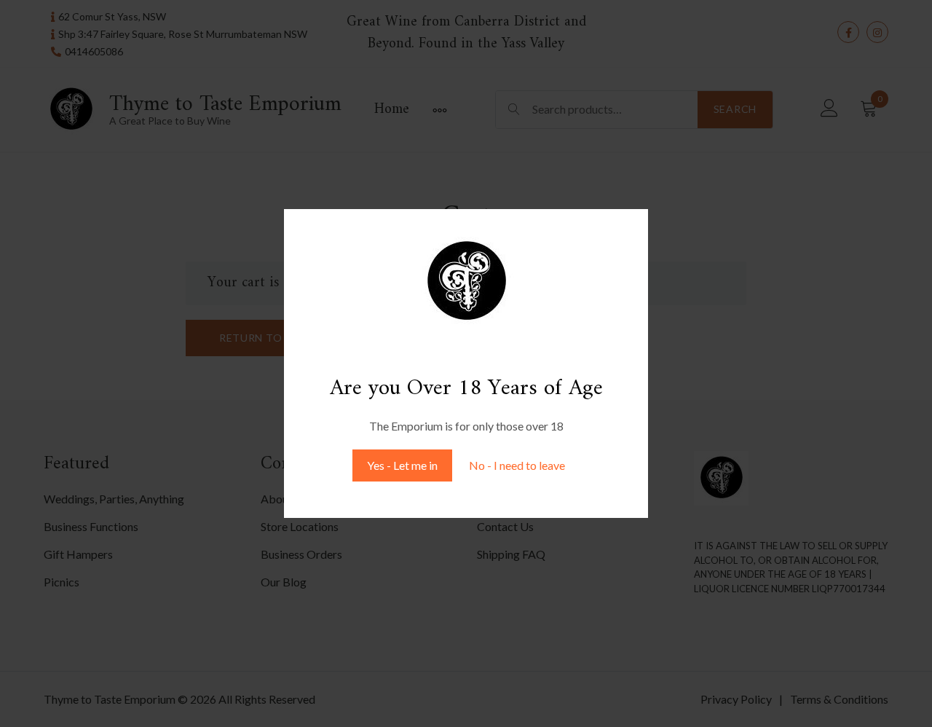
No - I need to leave (517, 465)
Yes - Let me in (402, 465)
